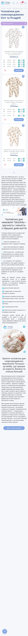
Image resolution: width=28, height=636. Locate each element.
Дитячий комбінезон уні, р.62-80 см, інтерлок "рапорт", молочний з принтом (14, 102)
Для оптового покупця (14, 428)
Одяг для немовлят (18, 8)
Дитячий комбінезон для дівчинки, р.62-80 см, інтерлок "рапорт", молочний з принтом (14, 53)
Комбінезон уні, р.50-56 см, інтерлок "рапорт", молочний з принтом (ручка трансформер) (14, 151)
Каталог (9, 8)
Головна (3, 8)
